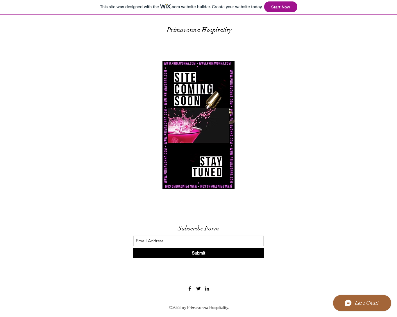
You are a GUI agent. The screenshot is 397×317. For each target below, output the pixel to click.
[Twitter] (198, 288)
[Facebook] (190, 288)
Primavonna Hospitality (199, 30)
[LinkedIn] (207, 288)
